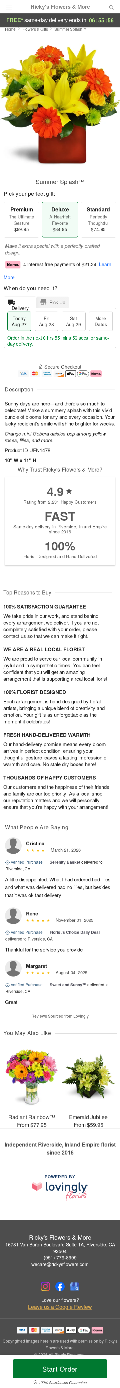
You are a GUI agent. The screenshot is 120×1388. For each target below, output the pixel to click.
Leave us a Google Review (60, 1307)
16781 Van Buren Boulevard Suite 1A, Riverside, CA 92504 (60, 1247)
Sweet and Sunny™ (68, 985)
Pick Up (57, 302)
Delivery (20, 306)
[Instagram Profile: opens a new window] (45, 1286)
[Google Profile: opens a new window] (74, 1286)
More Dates (101, 321)
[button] (105, 1373)
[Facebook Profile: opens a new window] (60, 1286)
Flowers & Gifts (35, 29)
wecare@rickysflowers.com (60, 1264)
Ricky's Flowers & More (60, 6)
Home (10, 29)
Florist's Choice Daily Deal (75, 932)
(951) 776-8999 (60, 1257)
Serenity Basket (65, 862)
